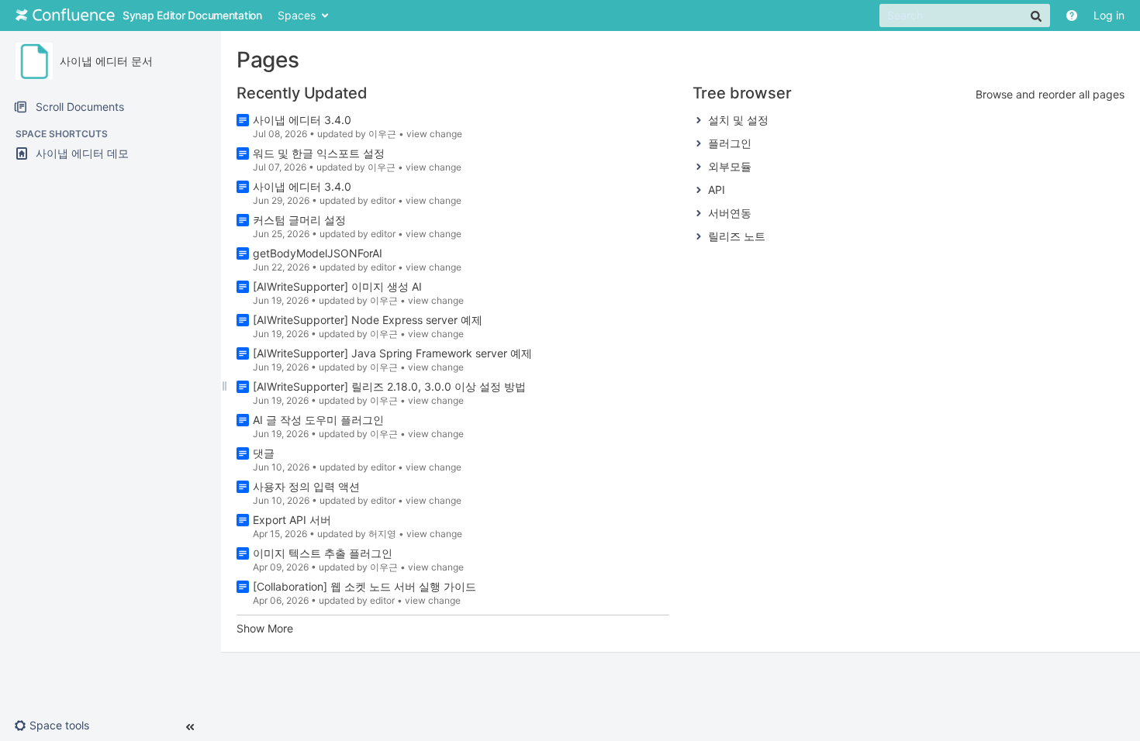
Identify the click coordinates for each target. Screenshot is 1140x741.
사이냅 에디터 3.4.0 (302, 119)
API (716, 189)
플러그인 (729, 143)
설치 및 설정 (738, 119)
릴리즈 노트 (736, 236)
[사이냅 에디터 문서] (34, 61)
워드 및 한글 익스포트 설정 (319, 153)
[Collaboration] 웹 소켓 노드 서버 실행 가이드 (364, 586)
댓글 (264, 453)
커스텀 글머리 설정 (299, 219)
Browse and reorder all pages (1050, 94)
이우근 (382, 134)
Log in (1108, 15)
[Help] (1072, 15)
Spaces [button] (297, 15)
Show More (265, 628)
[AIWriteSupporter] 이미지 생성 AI (337, 286)
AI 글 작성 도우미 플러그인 (318, 419)
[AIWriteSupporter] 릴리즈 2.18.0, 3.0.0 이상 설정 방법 (389, 386)
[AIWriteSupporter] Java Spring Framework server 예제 (392, 353)
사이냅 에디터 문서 (106, 60)
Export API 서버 (292, 519)
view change (434, 134)
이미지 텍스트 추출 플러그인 (322, 553)
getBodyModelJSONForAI (317, 253)
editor (383, 200)
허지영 (382, 533)
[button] (57, 725)
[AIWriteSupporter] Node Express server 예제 (367, 319)
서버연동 (729, 212)
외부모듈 (729, 166)
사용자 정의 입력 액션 (306, 486)
